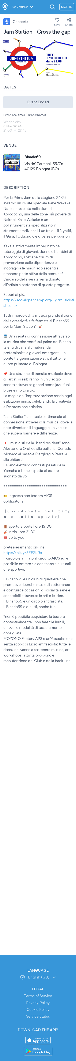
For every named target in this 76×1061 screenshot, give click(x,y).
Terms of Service (38, 996)
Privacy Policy (38, 1002)
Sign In (66, 7)
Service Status (38, 1016)
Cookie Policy (38, 1009)
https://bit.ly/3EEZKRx (22, 552)
